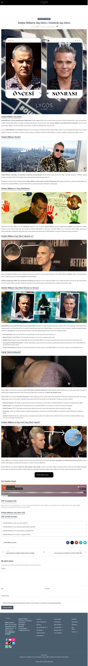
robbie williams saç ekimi (10, 542)
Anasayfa (74, 619)
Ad (2, 588)
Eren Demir (42, 27)
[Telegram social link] (85, 542)
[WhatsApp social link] (80, 542)
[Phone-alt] (10, 646)
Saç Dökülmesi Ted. (41, 627)
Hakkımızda (74, 622)
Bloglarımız (74, 624)
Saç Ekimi (47, 18)
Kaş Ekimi (39, 624)
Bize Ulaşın (73, 628)
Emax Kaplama (40, 635)
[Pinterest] (6, 643)
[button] (44, 523)
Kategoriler (41, 18)
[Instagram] (13, 639)
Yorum (3, 568)
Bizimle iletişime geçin (42, 475)
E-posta (47, 588)
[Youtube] (10, 639)
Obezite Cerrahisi (41, 633)
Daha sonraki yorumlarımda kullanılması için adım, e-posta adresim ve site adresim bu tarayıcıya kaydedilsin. (32, 603)
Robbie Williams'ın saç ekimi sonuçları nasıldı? (17, 534)
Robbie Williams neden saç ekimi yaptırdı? (16, 523)
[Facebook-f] (6, 639)
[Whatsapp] (6, 646)
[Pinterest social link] (76, 542)
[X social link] (72, 542)
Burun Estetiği (57, 619)
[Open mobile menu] (2, 2)
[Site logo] (44, 2)
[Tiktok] (10, 643)
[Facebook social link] (68, 542)
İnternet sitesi (5, 595)
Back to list (44, 552)
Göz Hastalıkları (58, 633)
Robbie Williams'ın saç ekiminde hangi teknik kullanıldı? (20, 527)
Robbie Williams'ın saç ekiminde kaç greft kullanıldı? (19, 530)
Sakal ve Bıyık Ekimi (41, 622)
